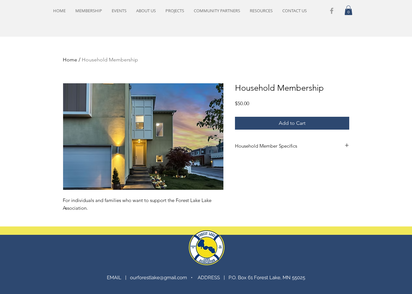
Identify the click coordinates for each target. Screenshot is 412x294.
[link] (348, 10)
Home (70, 60)
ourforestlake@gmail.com (158, 277)
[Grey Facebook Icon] (332, 11)
